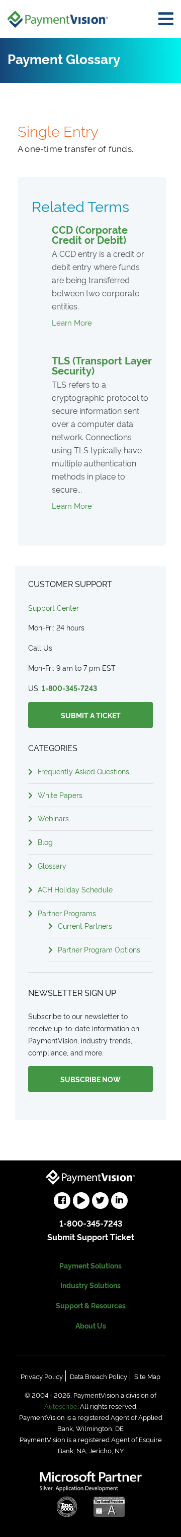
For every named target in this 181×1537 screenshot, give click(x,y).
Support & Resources (91, 1305)
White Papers (60, 795)
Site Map (147, 1376)
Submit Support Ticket (90, 1236)
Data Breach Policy (98, 1376)
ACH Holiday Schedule (75, 889)
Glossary (52, 865)
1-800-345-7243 (69, 688)
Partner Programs (67, 913)
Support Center (53, 607)
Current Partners (85, 925)
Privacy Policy (42, 1376)
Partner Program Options (99, 949)
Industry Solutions (90, 1285)
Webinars (53, 818)
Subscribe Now (90, 1079)
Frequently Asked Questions (83, 771)
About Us (90, 1325)
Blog (45, 841)
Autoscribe (60, 1405)
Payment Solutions (90, 1265)
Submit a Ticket (91, 715)
